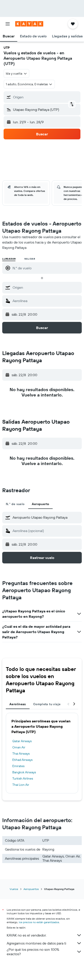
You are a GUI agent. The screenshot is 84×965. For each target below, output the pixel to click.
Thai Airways (21, 754)
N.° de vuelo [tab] (15, 504)
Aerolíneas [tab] (17, 704)
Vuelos (14, 889)
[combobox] (46, 287)
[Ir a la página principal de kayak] (29, 23)
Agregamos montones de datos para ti (36, 943)
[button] (8, 24)
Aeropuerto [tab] (40, 504)
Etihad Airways (22, 760)
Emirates (18, 766)
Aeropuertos (31, 889)
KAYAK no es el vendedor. (26, 935)
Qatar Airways (22, 741)
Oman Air (18, 747)
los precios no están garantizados (39, 922)
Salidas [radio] (29, 258)
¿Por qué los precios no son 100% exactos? (33, 951)
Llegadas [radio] (8, 258)
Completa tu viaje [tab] (46, 704)
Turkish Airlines (22, 778)
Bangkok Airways (24, 772)
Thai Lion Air (20, 785)
